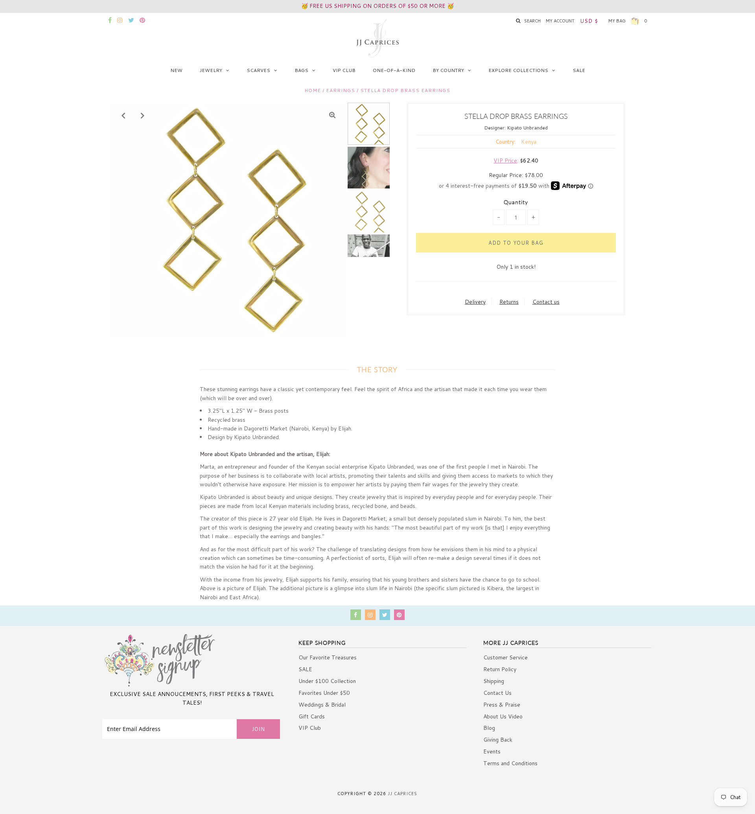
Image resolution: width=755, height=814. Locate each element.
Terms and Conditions (510, 763)
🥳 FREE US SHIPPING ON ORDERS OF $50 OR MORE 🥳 (377, 6)
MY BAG (627, 21)
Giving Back (497, 740)
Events (492, 751)
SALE (579, 70)
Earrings (340, 90)
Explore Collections (518, 70)
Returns (509, 302)
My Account (560, 21)
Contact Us (497, 693)
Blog (489, 728)
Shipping (493, 681)
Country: (505, 141)
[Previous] (123, 115)
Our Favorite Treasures (327, 657)
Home (312, 90)
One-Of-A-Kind (394, 70)
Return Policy (499, 669)
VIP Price (505, 160)
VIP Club (344, 70)
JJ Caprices (402, 793)
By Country (448, 70)
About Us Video (503, 716)
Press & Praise (501, 705)
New (176, 70)
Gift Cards (311, 716)
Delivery (475, 302)
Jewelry (211, 70)
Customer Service (505, 657)
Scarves (258, 70)
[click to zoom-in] (332, 115)
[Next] (142, 115)
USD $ (589, 20)
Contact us (546, 302)
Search (532, 21)
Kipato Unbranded (527, 127)
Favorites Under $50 (324, 693)
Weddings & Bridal (322, 705)
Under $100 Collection (327, 681)
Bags (301, 70)
